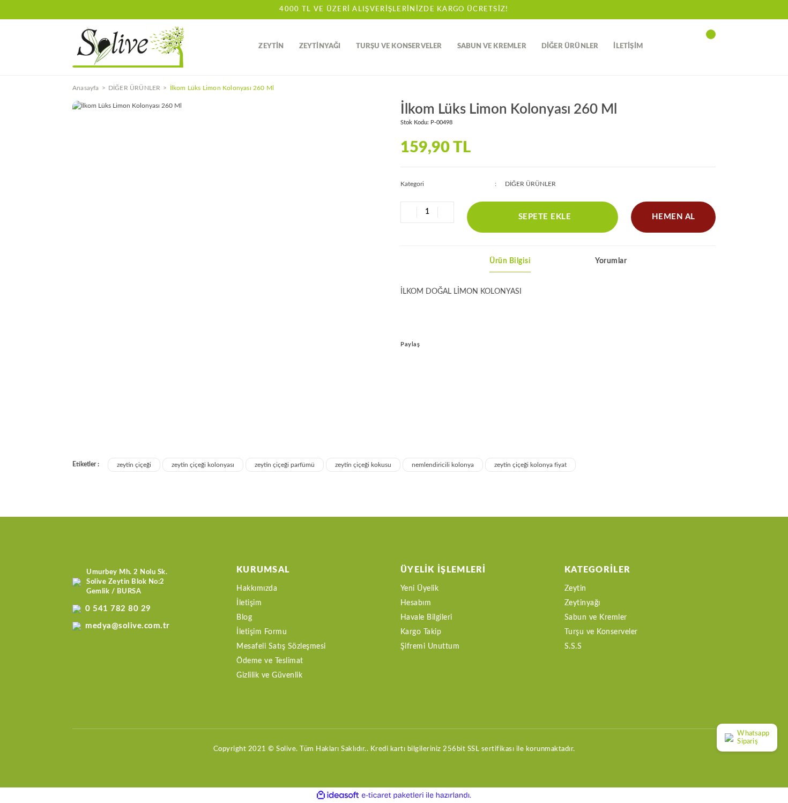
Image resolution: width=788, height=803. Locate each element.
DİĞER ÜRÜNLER (530, 184)
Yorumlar (611, 261)
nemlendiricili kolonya (443, 465)
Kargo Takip (421, 632)
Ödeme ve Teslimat (269, 661)
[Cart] (710, 46)
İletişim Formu (261, 632)
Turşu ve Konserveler (601, 632)
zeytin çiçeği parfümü (285, 465)
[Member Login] (686, 47)
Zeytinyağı (582, 603)
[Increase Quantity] (445, 212)
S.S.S (573, 646)
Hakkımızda (256, 588)
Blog (244, 617)
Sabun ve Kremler (595, 617)
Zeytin (575, 588)
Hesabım (416, 603)
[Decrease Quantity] (409, 212)
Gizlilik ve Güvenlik (269, 675)
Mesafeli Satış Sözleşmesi (281, 646)
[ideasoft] (337, 795)
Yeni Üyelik (419, 588)
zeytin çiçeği (134, 465)
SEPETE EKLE (544, 217)
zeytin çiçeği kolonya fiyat (530, 465)
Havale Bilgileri (426, 617)
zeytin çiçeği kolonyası (203, 465)
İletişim (249, 603)
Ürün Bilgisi (510, 261)
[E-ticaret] (392, 795)
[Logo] (128, 47)
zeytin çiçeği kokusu (363, 465)
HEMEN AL (673, 217)
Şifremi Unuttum (430, 646)
